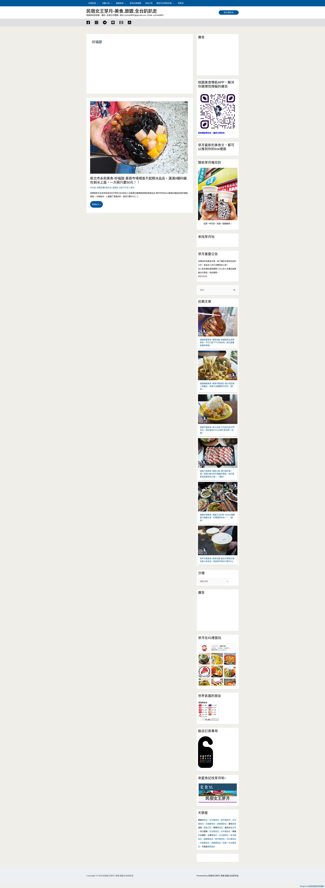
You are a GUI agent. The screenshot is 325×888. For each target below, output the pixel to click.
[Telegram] (105, 22)
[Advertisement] (139, 72)
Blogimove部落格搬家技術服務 (312, 886)
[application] (97, 3)
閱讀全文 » (96, 205)
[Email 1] (121, 22)
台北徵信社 (214, 820)
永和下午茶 (124, 187)
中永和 (93, 187)
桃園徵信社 (208, 839)
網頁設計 (211, 846)
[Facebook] (88, 22)
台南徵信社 (210, 823)
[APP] (129, 22)
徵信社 (205, 820)
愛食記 (115, 187)
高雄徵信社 (222, 823)
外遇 (200, 835)
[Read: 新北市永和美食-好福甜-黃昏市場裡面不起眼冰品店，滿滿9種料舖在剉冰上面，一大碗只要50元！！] (137, 135)
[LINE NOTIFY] (113, 22)
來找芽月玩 (206, 236)
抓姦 (234, 823)
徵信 (202, 831)
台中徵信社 (225, 831)
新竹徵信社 (225, 820)
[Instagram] (96, 22)
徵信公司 (207, 827)
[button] (237, 3)
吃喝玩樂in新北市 (104, 187)
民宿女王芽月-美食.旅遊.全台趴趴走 (121, 11)
